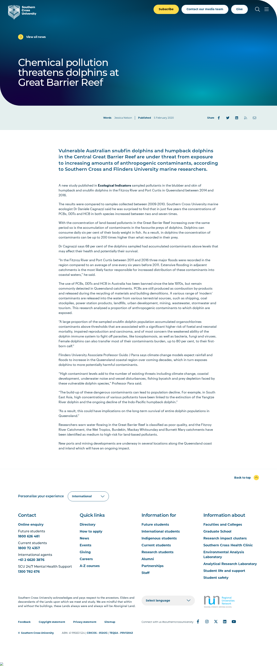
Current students (156, 545)
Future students (155, 524)
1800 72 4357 (29, 548)
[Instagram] (206, 621)
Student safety (216, 578)
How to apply (91, 531)
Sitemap (109, 621)
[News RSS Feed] (245, 117)
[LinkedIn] (236, 117)
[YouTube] (233, 621)
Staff (145, 573)
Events (85, 545)
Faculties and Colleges (222, 524)
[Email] (254, 117)
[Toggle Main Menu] (266, 9)
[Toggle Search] (257, 9)
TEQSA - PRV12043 (121, 632)
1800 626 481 (29, 536)
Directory (88, 524)
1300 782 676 (29, 572)
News (84, 538)
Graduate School (217, 531)
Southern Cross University (37, 632)
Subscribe (166, 9)
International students (161, 531)
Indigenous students (159, 538)
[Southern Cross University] (22, 12)
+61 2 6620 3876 (31, 560)
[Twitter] (227, 117)
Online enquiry (31, 524)
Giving (85, 552)
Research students (158, 552)
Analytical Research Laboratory (230, 564)
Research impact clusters (225, 538)
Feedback (24, 621)
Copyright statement (52, 621)
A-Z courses (90, 566)
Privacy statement (84, 621)
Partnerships (153, 566)
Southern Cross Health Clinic (228, 545)
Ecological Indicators (114, 185)
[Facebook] (218, 117)
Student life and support (224, 571)
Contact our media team (205, 9)
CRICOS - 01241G (97, 632)
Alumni (148, 559)
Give (239, 9)
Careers (86, 559)
